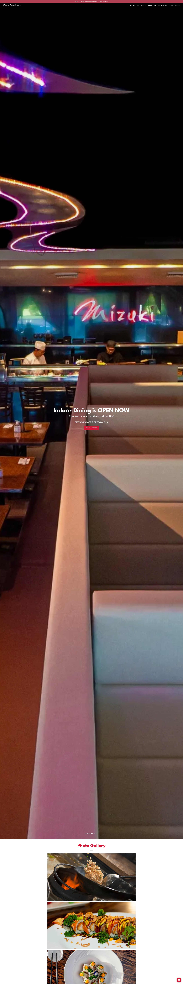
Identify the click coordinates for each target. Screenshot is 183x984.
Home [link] (132, 5)
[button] (141, 5)
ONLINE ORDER (91, 428)
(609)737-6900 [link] (91, 834)
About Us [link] (152, 5)
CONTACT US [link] (162, 5)
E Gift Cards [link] (174, 5)
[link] (12, 5)
